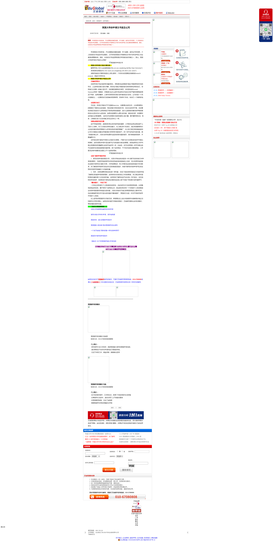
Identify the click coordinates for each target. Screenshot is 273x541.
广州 (95, 1)
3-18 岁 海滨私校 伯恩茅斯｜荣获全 (166, 133)
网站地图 (154, 538)
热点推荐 (156, 138)
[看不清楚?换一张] (131, 465)
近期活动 (156, 87)
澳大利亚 (96, 16)
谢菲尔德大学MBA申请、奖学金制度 (101, 214)
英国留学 (99, 21)
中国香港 (109, 16)
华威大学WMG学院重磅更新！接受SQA (98, 434)
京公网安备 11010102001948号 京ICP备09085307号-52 (137, 540)
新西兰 (121, 16)
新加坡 (115, 16)
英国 (90, 16)
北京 (92, 1)
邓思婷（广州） (165, 52)
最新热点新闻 (157, 116)
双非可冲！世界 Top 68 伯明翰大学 (165, 125)
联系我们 (147, 538)
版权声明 (133, 538)
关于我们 (119, 538)
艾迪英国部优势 (89, 476)
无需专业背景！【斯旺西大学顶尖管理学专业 (134, 442)
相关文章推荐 (88, 430)
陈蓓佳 (163, 63)
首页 (93, 21)
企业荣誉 (126, 538)
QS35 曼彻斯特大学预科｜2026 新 (130, 436)
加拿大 (102, 16)
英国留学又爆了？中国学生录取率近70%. (132, 439)
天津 (99, 1)
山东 (109, 1)
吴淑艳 (163, 74)
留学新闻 (105, 21)
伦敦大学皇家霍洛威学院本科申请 (100, 209)
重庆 (105, 1)
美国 (85, 16)
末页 (119, 407)
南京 (102, 1)
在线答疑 (87, 446)
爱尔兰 (127, 16)
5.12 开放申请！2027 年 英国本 (129, 434)
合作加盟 (140, 538)
